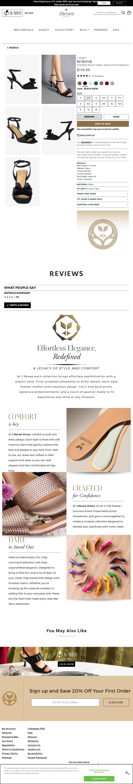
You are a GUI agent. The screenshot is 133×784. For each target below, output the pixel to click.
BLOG (83, 29)
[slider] (84, 75)
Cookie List (34, 749)
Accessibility (35, 753)
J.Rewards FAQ (36, 728)
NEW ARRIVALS (23, 29)
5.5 (88, 98)
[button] (12, 48)
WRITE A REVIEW (19, 305)
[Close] (129, 774)
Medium (89, 117)
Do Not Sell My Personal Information (99, 771)
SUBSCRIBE (116, 702)
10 (112, 104)
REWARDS (100, 29)
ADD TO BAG (103, 124)
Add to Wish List (87, 135)
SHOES (43, 29)
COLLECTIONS (64, 29)
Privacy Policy (10, 753)
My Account (9, 728)
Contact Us (34, 745)
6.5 (103, 98)
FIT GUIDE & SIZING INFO (89, 199)
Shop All (7, 733)
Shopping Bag (10, 737)
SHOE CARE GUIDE (86, 194)
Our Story (7, 741)
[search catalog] (124, 13)
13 (96, 110)
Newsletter (8, 745)
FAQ (30, 733)
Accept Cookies (99, 779)
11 (80, 110)
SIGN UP (119, 3)
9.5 (103, 104)
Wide (116, 117)
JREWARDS (86, 142)
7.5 (119, 98)
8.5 (88, 104)
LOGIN (104, 3)
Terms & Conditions (13, 749)
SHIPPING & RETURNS (88, 204)
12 (88, 110)
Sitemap (7, 757)
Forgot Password (37, 757)
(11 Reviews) (98, 76)
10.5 (120, 104)
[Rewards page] (18, 13)
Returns (32, 737)
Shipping (33, 741)
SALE (116, 29)
